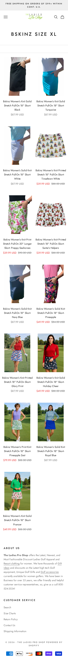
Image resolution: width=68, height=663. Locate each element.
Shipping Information (15, 631)
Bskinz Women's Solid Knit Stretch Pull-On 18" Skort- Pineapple (50, 313)
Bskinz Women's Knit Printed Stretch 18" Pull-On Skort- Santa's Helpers (51, 244)
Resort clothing (12, 563)
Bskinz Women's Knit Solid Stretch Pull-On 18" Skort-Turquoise (50, 105)
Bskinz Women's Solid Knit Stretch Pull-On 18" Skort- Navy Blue (17, 313)
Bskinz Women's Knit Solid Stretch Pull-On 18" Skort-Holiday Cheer (50, 382)
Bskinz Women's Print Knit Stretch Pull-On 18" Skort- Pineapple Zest (17, 451)
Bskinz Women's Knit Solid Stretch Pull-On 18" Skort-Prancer (17, 520)
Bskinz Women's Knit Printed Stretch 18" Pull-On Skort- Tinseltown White (51, 174)
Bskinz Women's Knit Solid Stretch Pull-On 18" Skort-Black (17, 105)
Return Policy (11, 619)
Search (7, 607)
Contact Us (9, 625)
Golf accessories (50, 572)
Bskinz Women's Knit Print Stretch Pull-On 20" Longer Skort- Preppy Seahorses (17, 244)
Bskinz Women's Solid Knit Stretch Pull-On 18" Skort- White (17, 174)
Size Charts (10, 613)
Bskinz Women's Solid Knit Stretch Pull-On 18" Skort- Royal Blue (50, 451)
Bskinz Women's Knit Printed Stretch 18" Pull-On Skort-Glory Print (17, 382)
